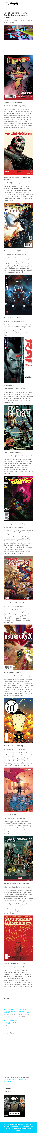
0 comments (11, 22)
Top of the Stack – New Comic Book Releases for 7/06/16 (10, 1022)
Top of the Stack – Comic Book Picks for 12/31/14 (9, 1011)
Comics (24, 20)
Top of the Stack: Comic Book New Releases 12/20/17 (23, 1011)
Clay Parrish (8, 20)
